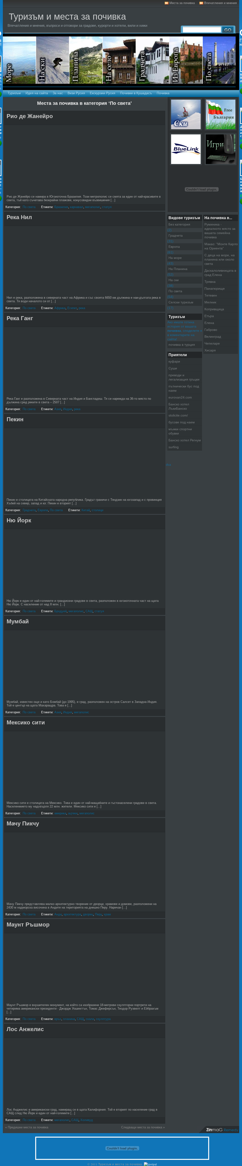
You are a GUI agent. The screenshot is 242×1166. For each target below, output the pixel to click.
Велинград (212, 336)
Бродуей (60, 611)
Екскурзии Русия (102, 93)
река (82, 308)
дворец (88, 914)
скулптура (103, 1019)
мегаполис (92, 207)
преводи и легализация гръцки (184, 377)
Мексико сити (26, 722)
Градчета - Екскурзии (152, 60)
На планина (86, 60)
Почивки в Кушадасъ (136, 93)
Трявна (210, 282)
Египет (72, 308)
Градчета (29, 510)
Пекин (15, 419)
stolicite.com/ (178, 415)
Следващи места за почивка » (143, 1127)
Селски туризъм (119, 60)
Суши (173, 368)
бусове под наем (182, 422)
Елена (209, 323)
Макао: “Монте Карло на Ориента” (221, 246)
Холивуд (86, 1120)
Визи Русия (76, 93)
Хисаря (210, 350)
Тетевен (210, 295)
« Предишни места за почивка (26, 1127)
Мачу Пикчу (23, 823)
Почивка (163, 93)
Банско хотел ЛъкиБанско (179, 406)
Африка (59, 308)
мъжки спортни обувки (180, 431)
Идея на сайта (37, 93)
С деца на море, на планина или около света (219, 259)
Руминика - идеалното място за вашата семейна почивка (219, 230)
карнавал (76, 207)
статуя (107, 207)
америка (60, 813)
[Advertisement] (60, 122)
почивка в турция (182, 344)
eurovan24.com (180, 397)
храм (107, 914)
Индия (67, 409)
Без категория (179, 224)
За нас (58, 93)
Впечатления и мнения (220, 3)
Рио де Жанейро (30, 116)
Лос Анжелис (25, 1029)
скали (90, 1019)
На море (19, 60)
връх (57, 1019)
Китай (86, 510)
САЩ (89, 611)
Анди (58, 914)
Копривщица (214, 309)
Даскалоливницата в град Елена (220, 273)
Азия (57, 409)
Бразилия (61, 207)
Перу (98, 914)
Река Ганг (20, 318)
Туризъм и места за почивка (67, 17)
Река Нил (19, 217)
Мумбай (18, 621)
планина (69, 1019)
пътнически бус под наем (184, 388)
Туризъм (14, 93)
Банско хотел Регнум (185, 440)
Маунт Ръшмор (28, 924)
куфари (174, 361)
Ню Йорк (19, 520)
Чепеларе (212, 343)
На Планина (178, 269)
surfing (174, 447)
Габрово (210, 330)
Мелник (210, 302)
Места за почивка (182, 3)
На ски (52, 60)
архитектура (72, 914)
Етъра (209, 316)
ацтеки (73, 813)
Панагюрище (214, 288)
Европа (43, 510)
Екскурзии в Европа (186, 60)
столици (97, 510)
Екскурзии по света (219, 60)
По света (29, 207)
